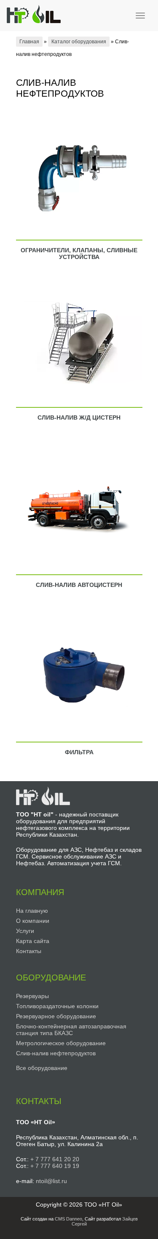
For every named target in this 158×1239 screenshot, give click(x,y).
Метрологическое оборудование (61, 1043)
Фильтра (79, 752)
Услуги (25, 930)
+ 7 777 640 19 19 (54, 1165)
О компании (32, 920)
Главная (29, 42)
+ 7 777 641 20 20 (54, 1159)
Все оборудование (41, 1068)
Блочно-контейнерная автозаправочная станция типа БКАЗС (71, 1029)
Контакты (28, 951)
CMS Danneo (68, 1218)
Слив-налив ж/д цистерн (79, 417)
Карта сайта (32, 941)
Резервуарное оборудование (56, 1016)
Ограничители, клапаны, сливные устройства (79, 253)
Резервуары (32, 996)
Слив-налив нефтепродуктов (56, 1053)
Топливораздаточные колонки (57, 1006)
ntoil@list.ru (51, 1181)
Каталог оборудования (78, 42)
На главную (32, 910)
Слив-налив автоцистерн (79, 584)
